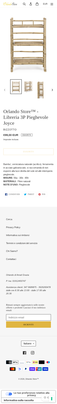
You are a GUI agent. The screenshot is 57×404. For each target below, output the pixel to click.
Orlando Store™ (32, 379)
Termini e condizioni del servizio (21, 243)
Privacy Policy (13, 227)
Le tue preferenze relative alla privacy (31, 394)
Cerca (9, 219)
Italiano (27, 343)
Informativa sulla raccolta (19, 400)
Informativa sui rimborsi (17, 235)
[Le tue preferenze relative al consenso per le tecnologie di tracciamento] (52, 399)
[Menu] (52, 4)
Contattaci (11, 259)
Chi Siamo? (12, 251)
